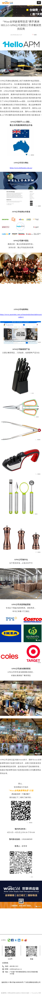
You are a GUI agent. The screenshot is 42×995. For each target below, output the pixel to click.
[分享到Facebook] (12, 940)
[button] (39, 2)
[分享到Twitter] (15, 940)
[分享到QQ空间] (22, 940)
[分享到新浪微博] (25, 940)
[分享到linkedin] (19, 940)
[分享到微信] (9, 940)
